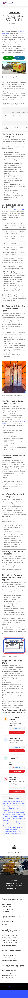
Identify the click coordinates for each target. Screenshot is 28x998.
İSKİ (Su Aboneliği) (11, 829)
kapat (17, 798)
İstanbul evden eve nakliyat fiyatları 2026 (13, 210)
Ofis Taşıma (5, 911)
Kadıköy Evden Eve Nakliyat (10, 937)
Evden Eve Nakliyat (14, 12)
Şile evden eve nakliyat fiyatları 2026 (13, 803)
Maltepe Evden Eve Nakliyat (10, 935)
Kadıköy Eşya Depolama (9, 975)
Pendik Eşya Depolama (8, 978)
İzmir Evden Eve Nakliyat (9, 958)
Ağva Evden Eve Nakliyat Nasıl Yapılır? (14, 814)
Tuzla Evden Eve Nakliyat (9, 945)
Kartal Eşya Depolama (8, 973)
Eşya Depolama (6, 906)
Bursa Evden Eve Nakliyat (9, 955)
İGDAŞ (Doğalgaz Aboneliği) (13, 831)
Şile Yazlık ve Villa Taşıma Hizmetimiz (13, 812)
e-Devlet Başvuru (17, 732)
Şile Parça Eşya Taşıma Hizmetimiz (13, 816)
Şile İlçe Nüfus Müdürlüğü (13, 833)
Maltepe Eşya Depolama (9, 970)
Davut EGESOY (15, 23)
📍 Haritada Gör (16, 728)
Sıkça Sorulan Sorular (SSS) (11, 822)
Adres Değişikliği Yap (17, 791)
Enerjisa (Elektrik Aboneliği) (13, 827)
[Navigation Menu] (25, 3)
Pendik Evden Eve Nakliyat (9, 942)
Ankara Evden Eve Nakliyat (9, 960)
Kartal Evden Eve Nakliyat (9, 940)
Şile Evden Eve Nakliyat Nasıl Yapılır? (13, 801)
